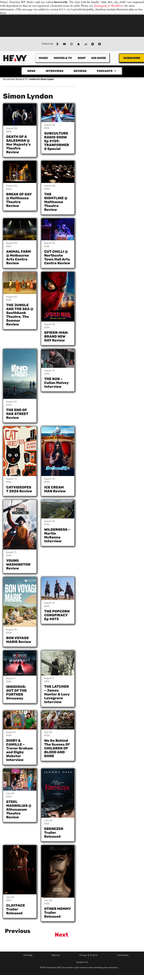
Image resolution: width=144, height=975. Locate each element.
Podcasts (104, 71)
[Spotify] (92, 44)
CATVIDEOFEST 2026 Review (19, 489)
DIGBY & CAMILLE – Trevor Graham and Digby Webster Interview (19, 750)
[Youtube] (64, 44)
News (31, 71)
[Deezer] (85, 44)
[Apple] (78, 44)
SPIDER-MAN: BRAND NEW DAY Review (56, 336)
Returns (56, 955)
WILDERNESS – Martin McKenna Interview (57, 535)
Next (61, 934)
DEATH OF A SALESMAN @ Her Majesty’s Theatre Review (18, 144)
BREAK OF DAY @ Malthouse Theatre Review (19, 200)
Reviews (80, 71)
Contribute (123, 955)
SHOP (82, 58)
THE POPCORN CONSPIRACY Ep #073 (57, 615)
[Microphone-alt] (57, 44)
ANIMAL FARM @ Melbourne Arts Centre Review (18, 257)
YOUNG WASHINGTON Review (18, 564)
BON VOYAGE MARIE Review (18, 640)
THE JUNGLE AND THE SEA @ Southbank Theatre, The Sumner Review (19, 314)
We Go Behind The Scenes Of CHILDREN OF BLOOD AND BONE (57, 748)
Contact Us (82, 962)
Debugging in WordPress (109, 6)
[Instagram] (71, 44)
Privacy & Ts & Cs (89, 955)
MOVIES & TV (63, 58)
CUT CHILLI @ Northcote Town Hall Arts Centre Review (57, 257)
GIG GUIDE (98, 58)
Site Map (27, 955)
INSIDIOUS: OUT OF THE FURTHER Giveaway (16, 692)
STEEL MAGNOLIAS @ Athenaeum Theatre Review (18, 809)
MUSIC (43, 58)
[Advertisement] (72, 25)
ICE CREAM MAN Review (55, 489)
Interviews (54, 71)
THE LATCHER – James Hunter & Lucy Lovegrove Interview (57, 694)
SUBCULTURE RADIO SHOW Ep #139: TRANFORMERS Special (56, 141)
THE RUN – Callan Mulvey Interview (56, 383)
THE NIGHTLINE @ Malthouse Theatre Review (55, 202)
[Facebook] (99, 44)
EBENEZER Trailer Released (53, 833)
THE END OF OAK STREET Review (17, 414)
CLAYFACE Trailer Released (15, 909)
